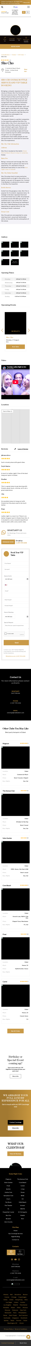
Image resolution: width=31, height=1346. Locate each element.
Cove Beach (7, 885)
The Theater (8, 1205)
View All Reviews (15, 1154)
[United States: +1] (6, 585)
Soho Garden (7, 838)
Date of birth (8, 576)
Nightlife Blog (15, 1236)
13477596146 (15, 693)
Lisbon (16, 1302)
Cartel (5, 982)
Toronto (18, 1320)
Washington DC (12, 1323)
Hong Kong (18, 1299)
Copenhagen (22, 1297)
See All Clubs (15, 1031)
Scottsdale (7, 1318)
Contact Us (15, 1239)
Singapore (15, 1318)
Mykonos (15, 1310)
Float (4, 934)
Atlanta (5, 1294)
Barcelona (18, 1294)
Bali (11, 1294)
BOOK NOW (15, 46)
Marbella (6, 1307)
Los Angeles (7, 1305)
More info (27, 2)
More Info (15, 1076)
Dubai (14, 54)
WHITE (22, 1209)
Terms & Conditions (21, 1329)
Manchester (23, 1305)
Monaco (25, 1307)
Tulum (25, 1320)
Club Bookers (5, 54)
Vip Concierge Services (15, 1233)
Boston (25, 1294)
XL (8, 1209)
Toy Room (8, 1202)
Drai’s (8, 1199)
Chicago (13, 1297)
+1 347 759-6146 (21, 542)
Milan (19, 1307)
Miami (13, 1307)
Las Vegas (9, 1302)
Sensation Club (8, 1195)
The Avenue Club (9, 791)
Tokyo (12, 1320)
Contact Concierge (15, 1122)
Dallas (5, 1299)
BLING (8, 1189)
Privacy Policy (8, 1329)
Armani (22, 1205)
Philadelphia (22, 1312)
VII (23, 1199)
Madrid (15, 1305)
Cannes (7, 1297)
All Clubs (21, 54)
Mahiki (22, 1215)
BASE (22, 1195)
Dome (23, 1192)
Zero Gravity (8, 1222)
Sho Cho (8, 1215)
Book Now (23, 1343)
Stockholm (24, 1318)
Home (15, 1230)
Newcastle (8, 1312)
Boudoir (8, 1218)
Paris (15, 1312)
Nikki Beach (22, 1202)
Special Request (8, 622)
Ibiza (26, 1299)
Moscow (7, 1310)
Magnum (6, 743)
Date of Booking (8, 612)
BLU (22, 1218)
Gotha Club (8, 1192)
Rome (5, 1315)
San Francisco (23, 1315)
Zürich (21, 1323)
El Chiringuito (22, 1212)
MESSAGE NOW (8, 542)
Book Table (15, 346)
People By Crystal (8, 1212)
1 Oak (23, 1189)
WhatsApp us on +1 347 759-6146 (15, 656)
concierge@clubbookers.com (15, 712)
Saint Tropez (13, 1315)
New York (23, 1310)
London (22, 1302)
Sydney (6, 1320)
